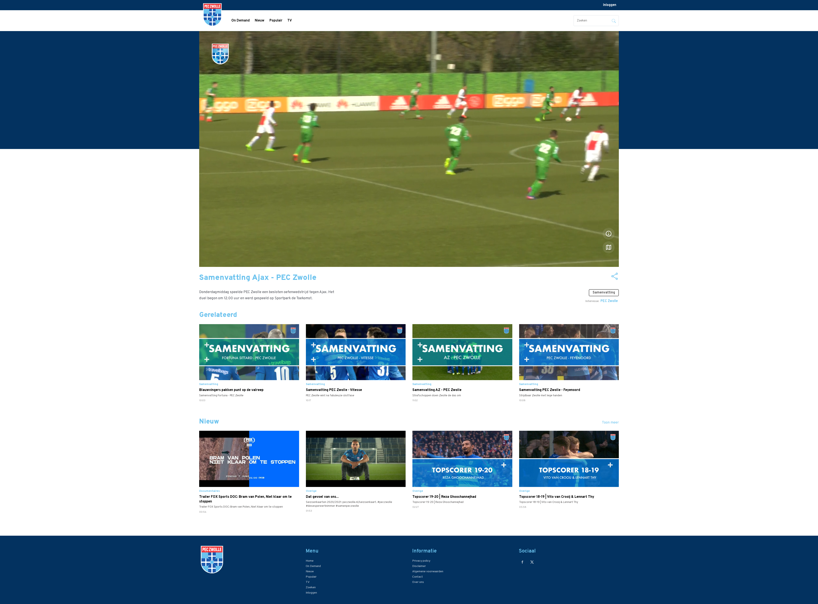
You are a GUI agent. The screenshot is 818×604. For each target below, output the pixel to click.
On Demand (240, 20)
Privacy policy (421, 561)
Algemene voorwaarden (427, 571)
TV (289, 20)
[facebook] (522, 562)
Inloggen (609, 5)
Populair (275, 20)
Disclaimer (419, 566)
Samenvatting (604, 293)
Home (310, 561)
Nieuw (259, 20)
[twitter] (532, 562)
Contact (417, 577)
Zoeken (311, 587)
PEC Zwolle (609, 301)
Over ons (418, 582)
